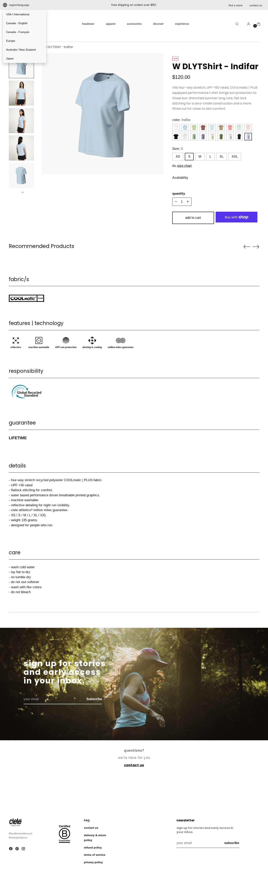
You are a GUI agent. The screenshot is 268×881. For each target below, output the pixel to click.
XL (221, 156)
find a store (235, 5)
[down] (22, 192)
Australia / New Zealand (21, 49)
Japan (10, 58)
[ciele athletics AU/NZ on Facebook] (11, 849)
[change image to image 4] (21, 148)
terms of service (94, 854)
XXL (235, 156)
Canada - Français (17, 32)
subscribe (231, 843)
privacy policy (93, 862)
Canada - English (16, 23)
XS (178, 156)
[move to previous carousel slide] (246, 246)
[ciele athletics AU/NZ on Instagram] (23, 849)
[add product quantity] (176, 202)
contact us (255, 5)
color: (181, 120)
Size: (177, 149)
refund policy (93, 847)
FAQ (87, 820)
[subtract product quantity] (187, 202)
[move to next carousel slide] (256, 246)
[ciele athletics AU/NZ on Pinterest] (17, 849)
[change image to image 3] (21, 120)
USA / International (17, 14)
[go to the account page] (247, 24)
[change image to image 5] (21, 175)
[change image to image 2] (21, 93)
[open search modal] (237, 24)
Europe (10, 40)
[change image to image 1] (21, 65)
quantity (178, 193)
